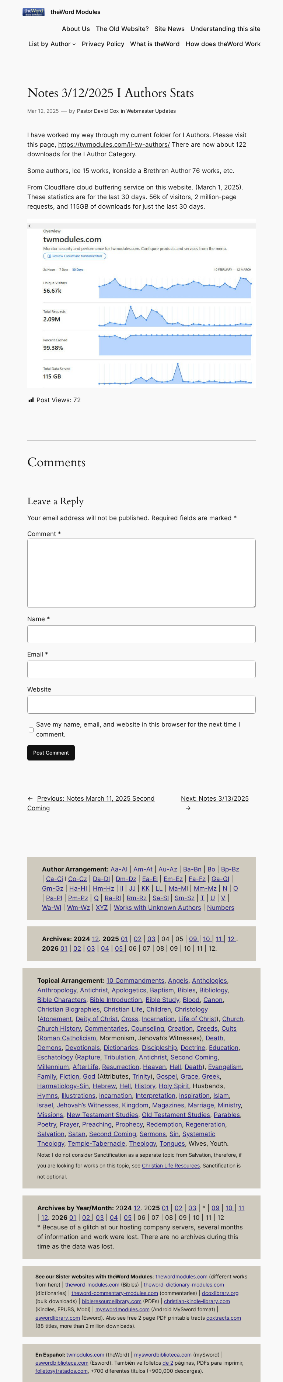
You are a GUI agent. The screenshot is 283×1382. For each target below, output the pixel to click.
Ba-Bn (192, 869)
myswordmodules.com (122, 1309)
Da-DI (101, 879)
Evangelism (225, 1067)
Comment (44, 533)
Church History (59, 1028)
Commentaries (105, 1028)
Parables (227, 1114)
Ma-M (177, 888)
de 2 (168, 1363)
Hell (175, 1067)
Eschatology (55, 1057)
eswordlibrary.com (57, 1318)
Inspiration (194, 1095)
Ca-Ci (54, 879)
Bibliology (213, 990)
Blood (191, 999)
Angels (178, 980)
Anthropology (56, 990)
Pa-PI (54, 898)
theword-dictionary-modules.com (184, 1284)
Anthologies (209, 980)
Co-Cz (77, 879)
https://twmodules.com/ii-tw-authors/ (114, 144)
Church (232, 1019)
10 (207, 939)
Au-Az (167, 869)
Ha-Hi (78, 888)
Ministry (229, 1105)
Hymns (47, 1095)
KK (146, 888)
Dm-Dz (126, 879)
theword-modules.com (92, 1284)
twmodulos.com (85, 1354)
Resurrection (120, 1067)
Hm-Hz (103, 888)
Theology (142, 1143)
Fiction (69, 1076)
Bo (211, 869)
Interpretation (155, 1095)
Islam (221, 1095)
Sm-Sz (185, 898)
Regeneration (205, 1124)
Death (214, 1038)
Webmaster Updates (151, 111)
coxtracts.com (223, 1318)
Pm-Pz (78, 898)
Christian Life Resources (171, 1166)
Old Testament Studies (176, 1114)
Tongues (172, 1143)
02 (138, 939)
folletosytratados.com (61, 1371)
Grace (189, 1076)
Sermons (153, 1134)
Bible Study (162, 999)
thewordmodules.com (181, 1276)
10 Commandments (135, 980)
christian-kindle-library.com (197, 1301)
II (121, 888)
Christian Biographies (68, 1009)
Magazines (168, 1105)
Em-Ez (173, 879)
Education (223, 1047)
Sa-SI (161, 898)
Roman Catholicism (67, 1038)
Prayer (69, 1124)
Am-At (143, 869)
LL (159, 888)
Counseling (147, 1028)
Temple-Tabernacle (96, 1143)
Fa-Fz (197, 879)
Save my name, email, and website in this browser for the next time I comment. (138, 729)
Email (37, 654)
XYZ (102, 907)
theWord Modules (75, 11)
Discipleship (159, 1047)
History (144, 1086)
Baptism (162, 990)
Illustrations (78, 1095)
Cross (129, 1019)
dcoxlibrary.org (220, 1293)
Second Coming (194, 1057)
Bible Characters (61, 999)
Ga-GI (220, 879)
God (89, 1076)
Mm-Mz (205, 888)
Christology (191, 1009)
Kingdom (135, 1105)
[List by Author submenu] (74, 44)
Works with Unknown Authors (157, 907)
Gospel (166, 1076)
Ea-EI (150, 879)
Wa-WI (51, 907)
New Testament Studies (102, 1114)
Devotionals (82, 1047)
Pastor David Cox (98, 111)
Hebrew (104, 1086)
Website (39, 689)
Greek (211, 1076)
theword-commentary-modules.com (114, 1293)
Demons (49, 1047)
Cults (229, 1028)
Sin (174, 1134)
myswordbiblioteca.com (163, 1354)
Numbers (220, 907)
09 (194, 939)
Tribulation (119, 1057)
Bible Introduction (116, 999)
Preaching (97, 1124)
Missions (50, 1114)
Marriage (201, 1105)
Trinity (141, 1076)
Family (46, 1076)
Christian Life (123, 1009)
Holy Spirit (174, 1086)
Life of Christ (197, 1019)
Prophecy (129, 1124)
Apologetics (129, 990)
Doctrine (193, 1047)
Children (158, 1009)
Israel (45, 1105)
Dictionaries (121, 1047)
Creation (180, 1028)
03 (151, 939)
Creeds (207, 1028)
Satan (76, 1134)
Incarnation (158, 1019)
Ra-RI (113, 898)
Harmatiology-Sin (63, 1086)
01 (124, 939)
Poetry (46, 1124)
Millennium (53, 1067)
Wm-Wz (78, 907)
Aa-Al (119, 869)
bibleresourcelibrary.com (112, 1301)
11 (220, 939)
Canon (213, 999)
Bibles (187, 990)
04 (105, 948)
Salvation (50, 1134)
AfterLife (85, 1067)
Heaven (154, 1067)
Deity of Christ (97, 1019)
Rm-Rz (137, 898)
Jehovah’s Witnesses (87, 1105)
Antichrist (94, 990)
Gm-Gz (52, 888)
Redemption (164, 1124)
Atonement (55, 1019)
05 (120, 948)
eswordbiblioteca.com (61, 1363)
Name (38, 619)
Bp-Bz (230, 869)
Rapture (88, 1057)
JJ (132, 888)
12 (95, 939)
